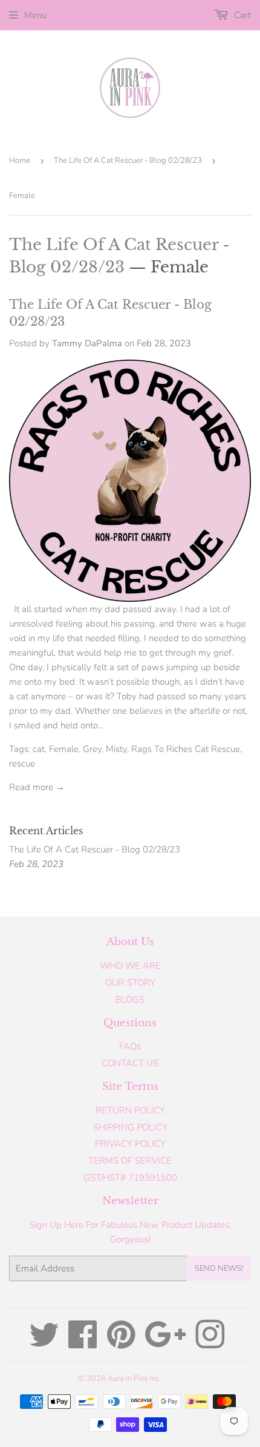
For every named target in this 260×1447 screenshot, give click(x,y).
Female (64, 749)
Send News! (219, 1268)
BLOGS (130, 1000)
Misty (116, 749)
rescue (22, 763)
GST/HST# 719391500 (130, 1178)
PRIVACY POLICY (130, 1144)
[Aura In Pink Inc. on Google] (165, 1343)
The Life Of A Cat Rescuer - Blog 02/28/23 (128, 160)
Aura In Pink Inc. (134, 1378)
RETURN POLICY (130, 1110)
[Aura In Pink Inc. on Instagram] (210, 1343)
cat (39, 749)
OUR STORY (130, 983)
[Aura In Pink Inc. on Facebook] (83, 1343)
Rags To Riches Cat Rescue (185, 749)
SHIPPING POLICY (130, 1127)
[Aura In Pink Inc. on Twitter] (44, 1343)
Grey (92, 749)
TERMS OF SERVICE (130, 1161)
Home (19, 160)
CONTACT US (130, 1063)
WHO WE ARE (130, 966)
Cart (241, 15)
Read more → (37, 787)
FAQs (130, 1046)
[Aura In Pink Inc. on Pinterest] (121, 1343)
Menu (35, 15)
